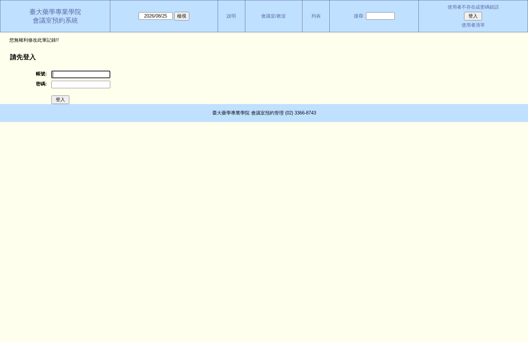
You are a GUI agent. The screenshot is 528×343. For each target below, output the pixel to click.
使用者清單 (473, 25)
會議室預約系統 (55, 20)
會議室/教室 (273, 16)
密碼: (41, 83)
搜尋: (359, 16)
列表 (316, 16)
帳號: (41, 73)
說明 (231, 16)
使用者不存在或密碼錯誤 (473, 7)
